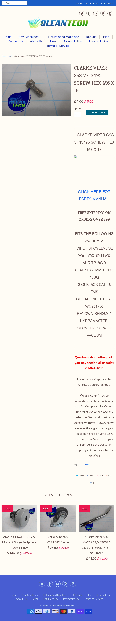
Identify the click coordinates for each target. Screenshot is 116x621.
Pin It (101, 476)
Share (91, 476)
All (10, 56)
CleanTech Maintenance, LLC (63, 605)
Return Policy (72, 41)
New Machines (28, 36)
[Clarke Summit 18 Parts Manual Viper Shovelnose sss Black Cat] (94, 156)
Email (95, 483)
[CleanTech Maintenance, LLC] (58, 20)
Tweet (81, 476)
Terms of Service (58, 45)
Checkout (107, 3)
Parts (53, 41)
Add (109, 476)
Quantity (78, 108)
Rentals (91, 36)
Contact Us (15, 41)
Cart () (93, 3)
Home (7, 36)
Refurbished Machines (63, 36)
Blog (106, 36)
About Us (36, 41)
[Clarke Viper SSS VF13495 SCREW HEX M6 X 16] (36, 90)
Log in (78, 3)
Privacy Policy (98, 41)
